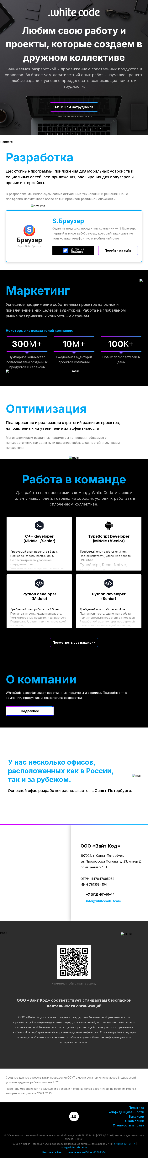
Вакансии (136, 1116)
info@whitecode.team (103, 901)
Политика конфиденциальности (74, 116)
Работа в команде (74, 479)
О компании (134, 1121)
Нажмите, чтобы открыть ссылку (74, 983)
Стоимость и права (128, 1125)
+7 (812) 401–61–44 (100, 894)
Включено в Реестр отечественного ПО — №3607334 (74, 1152)
